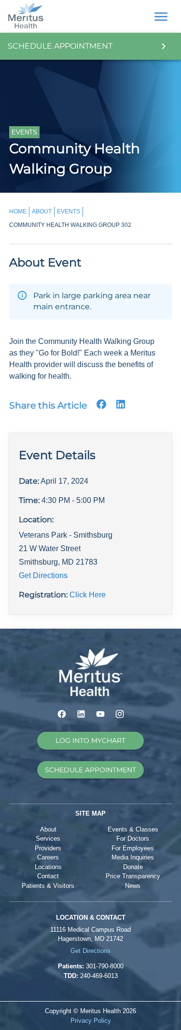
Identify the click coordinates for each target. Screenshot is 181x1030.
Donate (133, 867)
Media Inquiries (132, 857)
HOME (18, 211)
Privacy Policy (90, 1020)
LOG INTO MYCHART (90, 740)
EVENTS (68, 211)
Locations (48, 867)
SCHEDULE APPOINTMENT (90, 770)
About (48, 829)
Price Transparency (133, 876)
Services (48, 838)
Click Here (88, 595)
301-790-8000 (105, 966)
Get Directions (43, 575)
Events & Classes (133, 829)
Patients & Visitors (48, 885)
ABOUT (42, 211)
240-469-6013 (99, 975)
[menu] (161, 16)
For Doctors (132, 838)
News (132, 885)
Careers (48, 857)
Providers (48, 848)
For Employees (132, 848)
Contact (48, 876)
